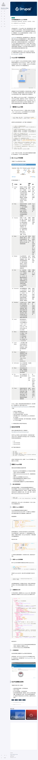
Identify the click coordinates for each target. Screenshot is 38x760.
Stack (12, 757)
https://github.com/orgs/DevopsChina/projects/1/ (20, 406)
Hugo (12, 756)
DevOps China (14, 37)
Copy (34, 117)
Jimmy (14, 757)
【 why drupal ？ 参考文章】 (18, 54)
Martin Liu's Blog (4, 8)
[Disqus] (24, 736)
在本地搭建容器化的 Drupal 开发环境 (19, 19)
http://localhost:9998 (29, 658)
